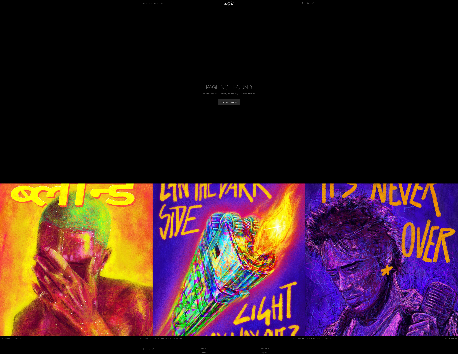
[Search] (303, 3)
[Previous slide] (3, 259)
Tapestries (205, 352)
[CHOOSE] (149, 332)
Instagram (263, 352)
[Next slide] (149, 259)
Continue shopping (229, 102)
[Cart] (313, 3)
